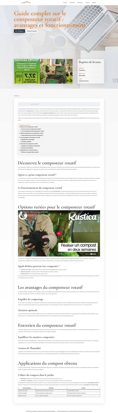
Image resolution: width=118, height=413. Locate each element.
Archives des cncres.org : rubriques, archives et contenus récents (40, 411)
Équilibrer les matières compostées (31, 146)
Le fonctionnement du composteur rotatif (33, 131)
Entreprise (72, 2)
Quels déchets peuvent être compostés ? (32, 135)
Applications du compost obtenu (29, 150)
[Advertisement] (59, 45)
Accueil (65, 2)
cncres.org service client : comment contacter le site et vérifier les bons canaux (74, 411)
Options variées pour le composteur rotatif (32, 133)
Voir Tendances (19, 31)
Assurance (80, 2)
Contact (94, 2)
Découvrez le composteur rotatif (29, 127)
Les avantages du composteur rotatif (30, 137)
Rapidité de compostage (28, 139)
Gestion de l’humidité (27, 148)
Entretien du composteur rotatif (29, 143)
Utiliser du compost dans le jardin (30, 152)
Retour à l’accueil (32, 31)
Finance (87, 2)
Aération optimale (26, 141)
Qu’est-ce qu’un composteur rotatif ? (31, 129)
